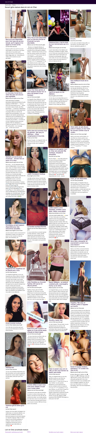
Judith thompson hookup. (36, 174)
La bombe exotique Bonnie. (36, 226)
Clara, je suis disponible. (78, 178)
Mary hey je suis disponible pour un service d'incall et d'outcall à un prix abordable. (36, 40)
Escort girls (8, 4)
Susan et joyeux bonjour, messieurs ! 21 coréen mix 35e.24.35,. (79, 368)
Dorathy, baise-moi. (56, 320)
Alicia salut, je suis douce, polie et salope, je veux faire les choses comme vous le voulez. (80, 129)
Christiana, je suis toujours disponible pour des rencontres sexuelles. (15, 227)
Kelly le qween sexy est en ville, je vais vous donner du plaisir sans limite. (58, 370)
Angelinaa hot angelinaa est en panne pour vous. (15, 269)
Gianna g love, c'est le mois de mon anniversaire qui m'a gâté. (58, 44)
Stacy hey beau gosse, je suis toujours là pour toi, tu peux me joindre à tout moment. (36, 92)
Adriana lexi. (10, 367)
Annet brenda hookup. (13, 323)
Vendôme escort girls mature (56, 432)
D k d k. (73, 39)
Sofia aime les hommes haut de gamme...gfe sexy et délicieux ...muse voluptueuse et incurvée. (37, 133)
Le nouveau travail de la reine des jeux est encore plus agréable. (14, 94)
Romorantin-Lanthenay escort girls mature (18, 432)
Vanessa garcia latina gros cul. (15, 406)
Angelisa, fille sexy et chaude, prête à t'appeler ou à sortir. (79, 304)
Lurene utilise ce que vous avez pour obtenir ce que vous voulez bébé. (36, 386)
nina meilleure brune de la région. (79, 81)
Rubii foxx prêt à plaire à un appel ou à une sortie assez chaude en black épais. (37, 330)
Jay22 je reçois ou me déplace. (56, 93)
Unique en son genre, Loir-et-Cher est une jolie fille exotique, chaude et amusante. (58, 151)
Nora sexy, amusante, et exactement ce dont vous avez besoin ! (79, 243)
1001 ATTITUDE (9, 2)
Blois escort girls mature (77, 432)
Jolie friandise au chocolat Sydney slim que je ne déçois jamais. (36, 283)
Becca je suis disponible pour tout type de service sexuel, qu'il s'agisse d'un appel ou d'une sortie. (14, 42)
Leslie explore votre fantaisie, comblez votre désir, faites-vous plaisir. (57, 209)
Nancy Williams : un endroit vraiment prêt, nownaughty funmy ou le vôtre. (58, 284)
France (14, 4)
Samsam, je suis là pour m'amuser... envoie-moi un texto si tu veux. (15, 158)
